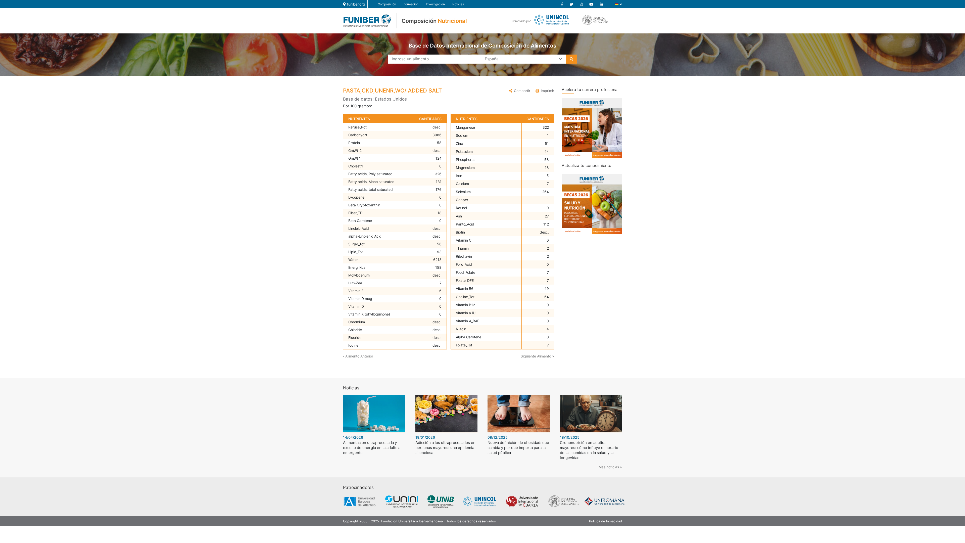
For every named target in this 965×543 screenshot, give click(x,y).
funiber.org (356, 4)
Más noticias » (610, 467)
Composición (387, 4)
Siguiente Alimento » (537, 356)
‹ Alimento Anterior (358, 356)
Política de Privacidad (605, 521)
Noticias (458, 4)
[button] (520, 91)
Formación (411, 4)
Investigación (435, 4)
